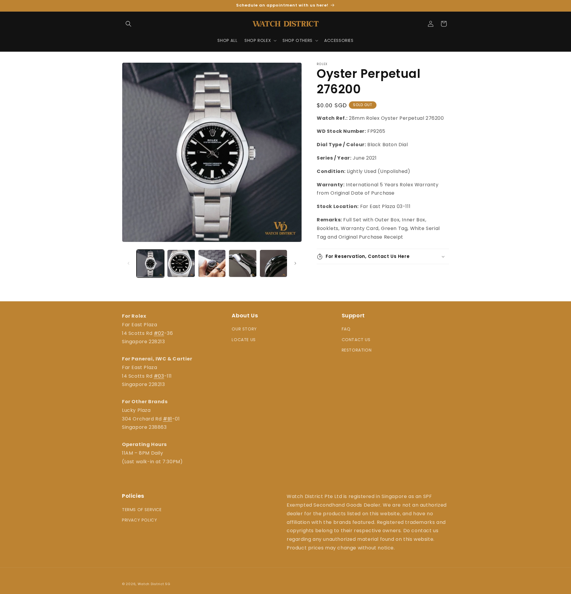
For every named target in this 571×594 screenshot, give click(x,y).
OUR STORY (244, 329)
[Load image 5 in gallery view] (273, 263)
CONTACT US (356, 340)
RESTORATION (357, 350)
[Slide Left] (128, 263)
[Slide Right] (295, 263)
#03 (159, 376)
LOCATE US (243, 340)
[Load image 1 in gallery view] (150, 263)
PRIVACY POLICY (139, 520)
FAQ (346, 329)
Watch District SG (154, 584)
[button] (128, 23)
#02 (159, 333)
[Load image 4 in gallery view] (242, 263)
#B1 (167, 418)
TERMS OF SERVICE (142, 510)
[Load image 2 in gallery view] (181, 263)
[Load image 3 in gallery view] (212, 263)
